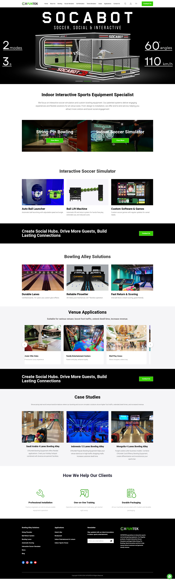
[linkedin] (31, 562)
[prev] (24, 344)
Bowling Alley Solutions (30, 527)
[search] (125, 4)
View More (55, 140)
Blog (23, 553)
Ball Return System (28, 536)
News (24, 550)
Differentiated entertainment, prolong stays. (84, 359)
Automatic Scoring (28, 543)
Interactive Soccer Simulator (31, 546)
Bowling (60, 4)
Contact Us (116, 4)
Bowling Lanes (26, 539)
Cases (100, 4)
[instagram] (27, 562)
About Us (52, 4)
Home (46, 4)
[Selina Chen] (169, 576)
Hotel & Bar (58, 532)
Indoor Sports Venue (61, 543)
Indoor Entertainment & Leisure (65, 539)
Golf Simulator (80, 4)
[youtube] (35, 562)
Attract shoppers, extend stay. (36, 359)
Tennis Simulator (91, 4)
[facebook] (23, 562)
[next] (150, 344)
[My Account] (130, 4)
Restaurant (58, 536)
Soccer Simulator (69, 4)
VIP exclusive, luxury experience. (123, 359)
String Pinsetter (27, 532)
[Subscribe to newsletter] (111, 541)
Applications (107, 4)
